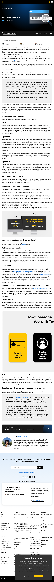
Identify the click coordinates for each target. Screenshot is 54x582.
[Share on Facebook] (49, 33)
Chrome (43, 548)
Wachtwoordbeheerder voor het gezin (21, 538)
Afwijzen (28, 576)
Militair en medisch (34, 522)
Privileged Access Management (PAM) (21, 520)
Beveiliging (3, 516)
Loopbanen (3, 533)
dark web (23, 244)
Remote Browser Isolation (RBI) (21, 526)
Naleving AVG (4, 525)
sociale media (22, 258)
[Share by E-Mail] (51, 33)
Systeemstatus (4, 543)
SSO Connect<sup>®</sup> (7, 557)
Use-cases (16, 544)
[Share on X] (44, 33)
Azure (2, 559)
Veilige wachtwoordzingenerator (47, 524)
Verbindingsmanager (35, 543)
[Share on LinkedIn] (46, 33)
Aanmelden (45, 2)
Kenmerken (16, 548)
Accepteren (38, 576)
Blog (15, 564)
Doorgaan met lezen (38, 500)
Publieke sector (17, 534)
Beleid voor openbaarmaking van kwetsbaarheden (6, 522)
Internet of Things (44, 127)
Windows (43, 544)
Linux (42, 546)
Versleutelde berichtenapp (44, 527)
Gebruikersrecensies (5, 527)
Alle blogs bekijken (7, 8)
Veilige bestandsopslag (35, 532)
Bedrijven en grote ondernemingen (34, 515)
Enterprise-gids (17, 554)
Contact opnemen (5, 541)
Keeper (5, 2)
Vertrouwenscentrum (6, 518)
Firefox (43, 551)
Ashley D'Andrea (22, 436)
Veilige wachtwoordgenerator (46, 520)
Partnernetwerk (45, 535)
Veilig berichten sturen (35, 539)
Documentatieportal (5, 545)
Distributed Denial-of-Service (40, 288)
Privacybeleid (4, 549)
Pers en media (4, 529)
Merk (2, 531)
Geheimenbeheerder (35, 528)
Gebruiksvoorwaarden (6, 547)
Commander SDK (5, 555)
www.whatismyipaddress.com (14, 180)
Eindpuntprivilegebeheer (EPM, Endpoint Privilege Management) (21, 524)
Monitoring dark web (35, 530)
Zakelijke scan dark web (46, 517)
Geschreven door (15, 494)
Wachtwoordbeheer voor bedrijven (22, 517)
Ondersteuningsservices (35, 545)
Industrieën (16, 546)
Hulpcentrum (4, 539)
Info (2, 514)
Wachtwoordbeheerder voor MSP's (22, 528)
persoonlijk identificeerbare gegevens (22, 271)
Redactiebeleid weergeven (27, 472)
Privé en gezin (33, 517)
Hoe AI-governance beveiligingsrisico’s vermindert (13, 489)
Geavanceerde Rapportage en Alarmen (33, 536)
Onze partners (44, 533)
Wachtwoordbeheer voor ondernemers (20, 515)
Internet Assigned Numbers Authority (17, 60)
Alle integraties (4, 563)
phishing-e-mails (44, 274)
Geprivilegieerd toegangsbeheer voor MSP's (21, 531)
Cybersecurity (9, 20)
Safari (42, 553)
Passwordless (4, 561)
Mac (42, 542)
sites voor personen (42, 258)
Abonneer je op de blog (9, 33)
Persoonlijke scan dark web (46, 515)
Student (32, 520)
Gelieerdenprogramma (46, 537)
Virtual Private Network (21, 397)
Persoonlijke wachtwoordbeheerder (22, 536)
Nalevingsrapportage (35, 541)
